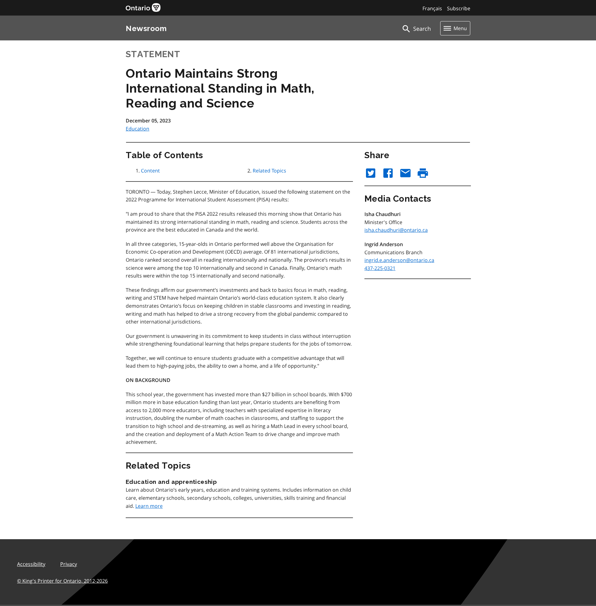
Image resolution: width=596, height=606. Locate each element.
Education (137, 128)
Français (432, 8)
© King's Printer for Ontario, (62, 580)
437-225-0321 (379, 268)
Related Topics (269, 170)
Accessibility (31, 564)
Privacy (68, 564)
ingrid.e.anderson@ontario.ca (399, 260)
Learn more (149, 506)
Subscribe (458, 8)
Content (150, 170)
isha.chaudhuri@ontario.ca (396, 230)
